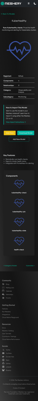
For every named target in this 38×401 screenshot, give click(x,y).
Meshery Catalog (8, 331)
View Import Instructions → (16, 122)
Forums (8, 298)
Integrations (6, 314)
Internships (9, 294)
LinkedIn (8, 367)
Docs (4, 328)
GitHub (8, 363)
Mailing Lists (9, 287)
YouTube (8, 353)
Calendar (8, 291)
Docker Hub (9, 357)
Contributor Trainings (9, 336)
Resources (6, 324)
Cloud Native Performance (11, 339)
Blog (7, 284)
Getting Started (8, 305)
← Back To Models (8, 14)
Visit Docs (10, 133)
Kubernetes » (30, 265)
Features (5, 309)
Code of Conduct (19, 388)
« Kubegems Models (10, 265)
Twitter (7, 350)
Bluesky (8, 370)
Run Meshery (6, 311)
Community (6, 280)
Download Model (26, 133)
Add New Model (19, 139)
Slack (7, 360)
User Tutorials (6, 333)
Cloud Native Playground (10, 317)
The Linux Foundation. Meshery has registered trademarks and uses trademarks (19, 393)
